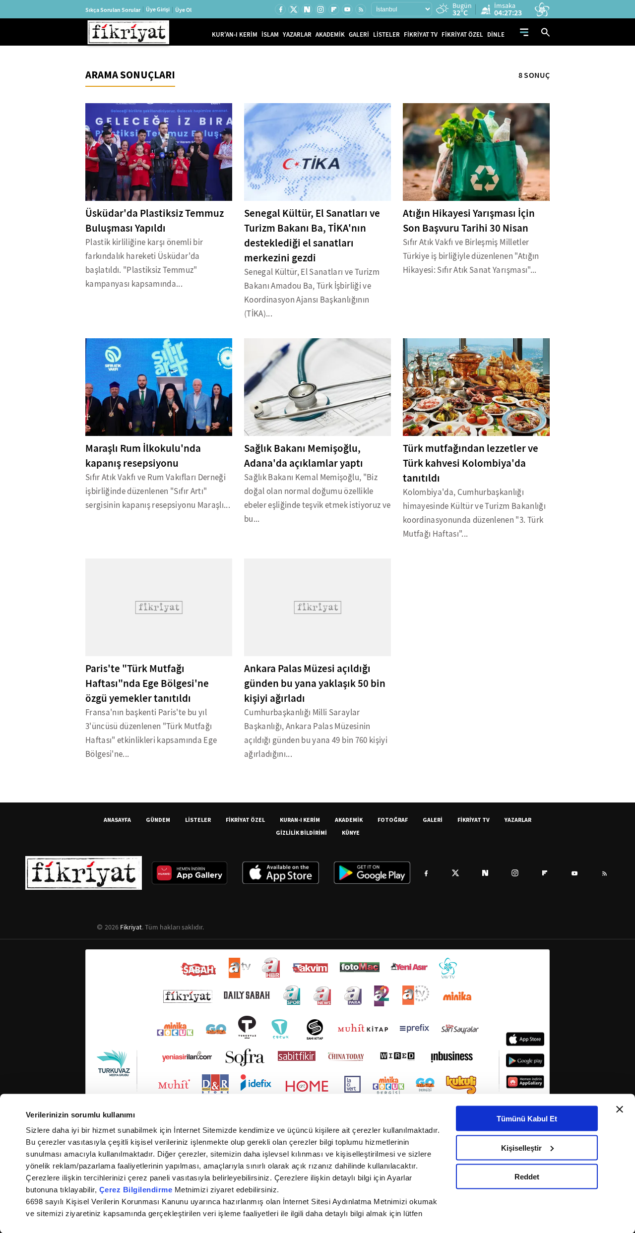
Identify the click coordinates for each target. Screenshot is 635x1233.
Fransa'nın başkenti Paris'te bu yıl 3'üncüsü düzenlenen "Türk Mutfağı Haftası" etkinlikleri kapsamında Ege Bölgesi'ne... (151, 733)
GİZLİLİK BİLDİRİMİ (301, 832)
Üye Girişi (158, 9)
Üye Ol (183, 10)
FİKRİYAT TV (421, 34)
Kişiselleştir (521, 1147)
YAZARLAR (297, 34)
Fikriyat (131, 927)
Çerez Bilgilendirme (137, 1189)
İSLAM (270, 34)
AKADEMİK (330, 34)
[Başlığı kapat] (619, 1109)
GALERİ (359, 34)
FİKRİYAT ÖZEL (462, 34)
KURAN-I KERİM (300, 819)
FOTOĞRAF (393, 819)
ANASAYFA (117, 819)
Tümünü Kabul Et (527, 1118)
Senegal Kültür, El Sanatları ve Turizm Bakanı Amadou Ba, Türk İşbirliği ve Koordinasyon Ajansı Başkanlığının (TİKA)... (312, 293)
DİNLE (496, 34)
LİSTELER (386, 34)
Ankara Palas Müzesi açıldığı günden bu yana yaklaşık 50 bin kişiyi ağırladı (314, 683)
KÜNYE (351, 832)
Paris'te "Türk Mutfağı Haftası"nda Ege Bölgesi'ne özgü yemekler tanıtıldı (147, 683)
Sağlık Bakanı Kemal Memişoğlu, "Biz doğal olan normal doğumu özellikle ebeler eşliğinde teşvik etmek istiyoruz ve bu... (317, 498)
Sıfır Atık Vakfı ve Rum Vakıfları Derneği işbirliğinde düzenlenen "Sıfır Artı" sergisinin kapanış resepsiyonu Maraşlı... (157, 491)
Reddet (526, 1176)
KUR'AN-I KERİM (234, 34)
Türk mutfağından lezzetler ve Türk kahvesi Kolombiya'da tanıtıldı (470, 463)
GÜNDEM (158, 819)
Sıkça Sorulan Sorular (112, 10)
